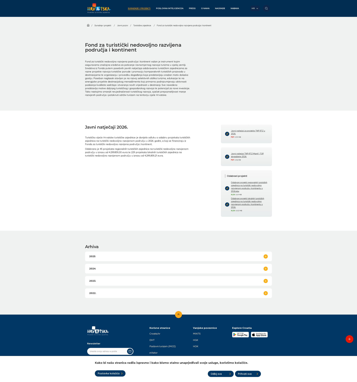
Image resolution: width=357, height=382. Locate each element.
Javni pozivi (122, 25)
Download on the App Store (259, 334)
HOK (195, 346)
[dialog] (178, 369)
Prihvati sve (245, 373)
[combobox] (254, 8)
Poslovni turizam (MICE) (162, 346)
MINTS (197, 333)
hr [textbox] (253, 8)
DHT (152, 340)
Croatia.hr (154, 333)
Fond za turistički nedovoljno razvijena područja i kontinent (184, 25)
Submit (130, 351)
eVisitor (153, 352)
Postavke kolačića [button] (109, 373)
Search (266, 8)
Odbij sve (216, 373)
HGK (195, 340)
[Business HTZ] (99, 10)
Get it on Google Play (240, 334)
